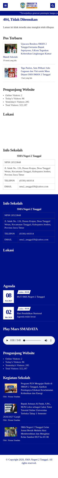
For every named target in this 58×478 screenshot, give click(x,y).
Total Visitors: (12, 105)
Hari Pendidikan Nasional (29, 313)
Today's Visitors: (13, 98)
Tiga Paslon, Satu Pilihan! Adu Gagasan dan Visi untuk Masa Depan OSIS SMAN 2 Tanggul (35, 71)
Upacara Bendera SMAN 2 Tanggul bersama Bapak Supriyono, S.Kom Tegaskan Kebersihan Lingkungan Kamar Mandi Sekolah (27, 50)
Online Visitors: (13, 95)
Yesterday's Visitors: (15, 102)
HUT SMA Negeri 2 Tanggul (31, 297)
